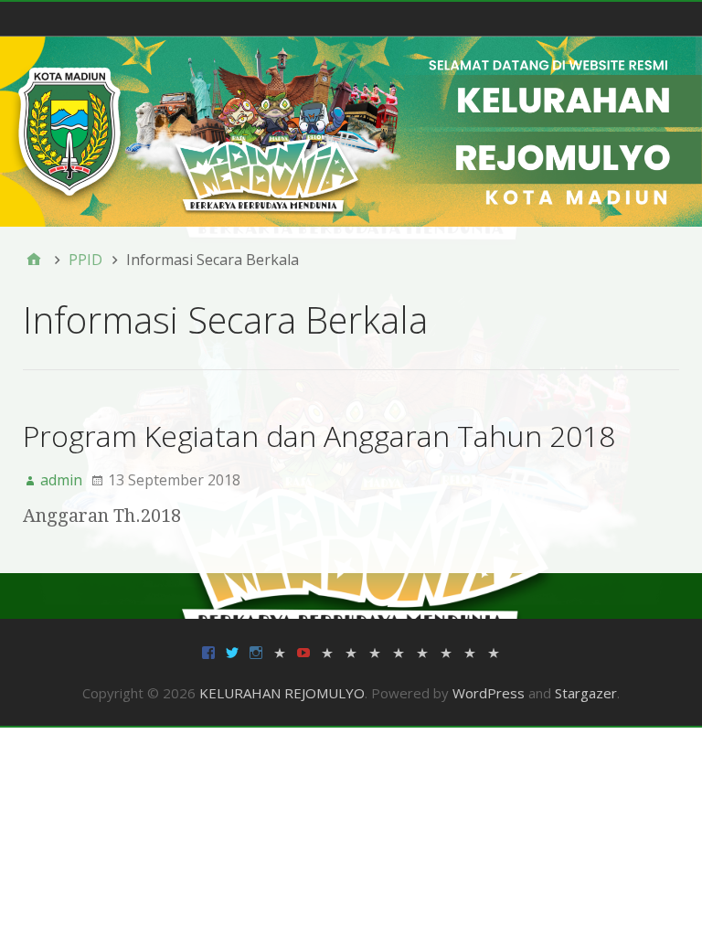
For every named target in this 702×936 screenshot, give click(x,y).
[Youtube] (303, 651)
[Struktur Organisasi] (375, 651)
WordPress (488, 693)
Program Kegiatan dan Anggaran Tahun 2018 (319, 435)
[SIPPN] (446, 651)
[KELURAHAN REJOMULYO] (351, 131)
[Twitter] (232, 651)
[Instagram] (256, 651)
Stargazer (586, 693)
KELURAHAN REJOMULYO (282, 693)
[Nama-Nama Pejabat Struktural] (398, 651)
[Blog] (494, 651)
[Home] (34, 260)
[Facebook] (208, 651)
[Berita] (327, 651)
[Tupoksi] (422, 651)
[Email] (280, 651)
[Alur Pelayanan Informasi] (351, 651)
